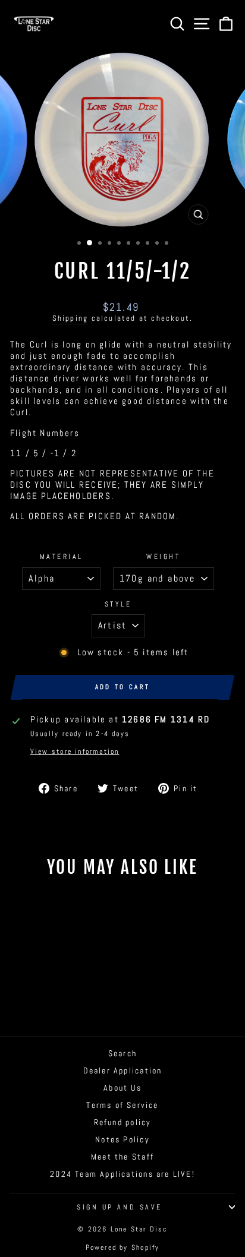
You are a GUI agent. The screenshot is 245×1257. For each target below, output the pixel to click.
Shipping (70, 318)
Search (122, 1053)
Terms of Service (122, 1105)
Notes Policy (122, 1140)
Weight (163, 556)
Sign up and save (119, 1206)
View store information (75, 751)
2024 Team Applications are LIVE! (122, 1174)
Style (118, 603)
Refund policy (123, 1122)
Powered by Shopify (123, 1247)
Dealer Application (122, 1071)
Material (61, 556)
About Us (122, 1088)
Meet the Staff (122, 1157)
